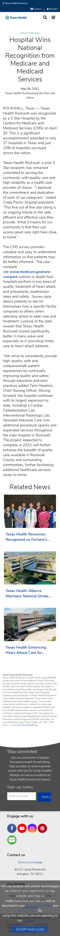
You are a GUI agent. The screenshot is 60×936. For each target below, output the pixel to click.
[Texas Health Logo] (16, 17)
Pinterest (43, 826)
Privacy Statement (39, 905)
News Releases (30, 33)
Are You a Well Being (12, 840)
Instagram (33, 826)
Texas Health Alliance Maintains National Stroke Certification (27, 593)
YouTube (23, 826)
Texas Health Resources (16, 3)
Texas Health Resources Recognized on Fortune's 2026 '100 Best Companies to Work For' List (28, 537)
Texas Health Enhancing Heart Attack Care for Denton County (26, 650)
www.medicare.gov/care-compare (27, 274)
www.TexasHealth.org (27, 725)
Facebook (12, 826)
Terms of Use (27, 910)
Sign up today (20, 787)
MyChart (53, 8)
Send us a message (30, 862)
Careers (37, 8)
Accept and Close (30, 930)
